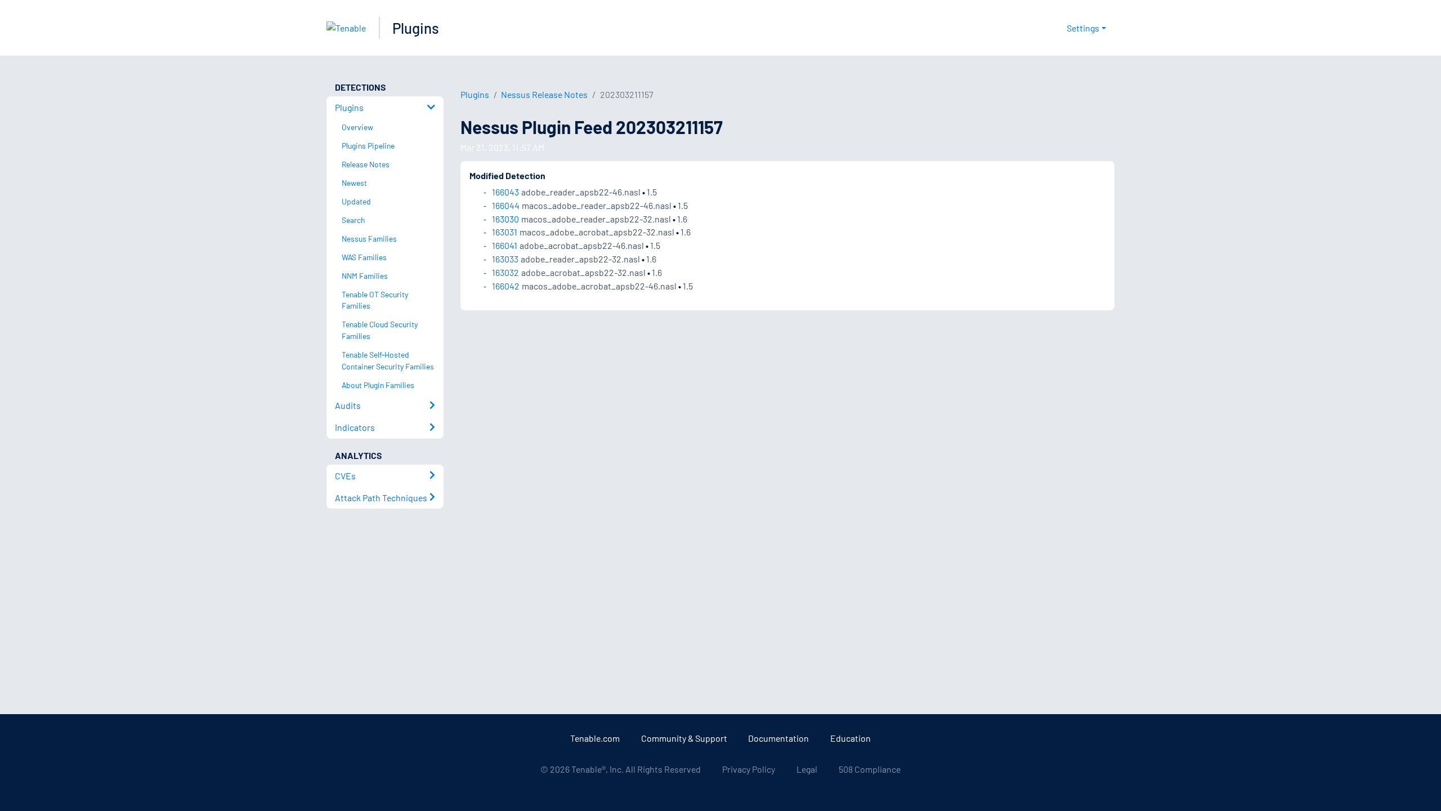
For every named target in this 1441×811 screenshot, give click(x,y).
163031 (504, 231)
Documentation (778, 738)
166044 (506, 205)
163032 (505, 272)
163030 (505, 218)
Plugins (415, 28)
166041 (504, 245)
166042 (506, 285)
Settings (1083, 28)
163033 (505, 258)
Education (850, 738)
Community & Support (684, 738)
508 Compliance (870, 769)
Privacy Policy (748, 769)
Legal (806, 769)
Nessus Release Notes (544, 94)
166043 (505, 191)
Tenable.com (595, 738)
